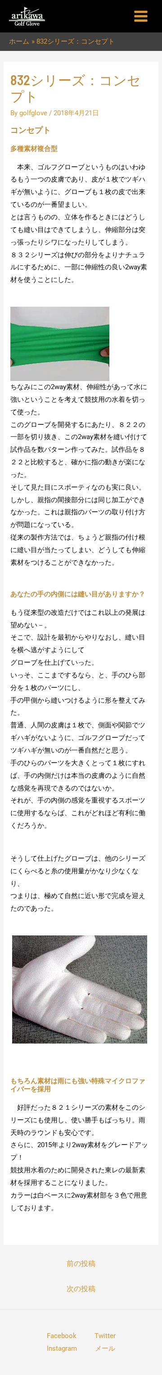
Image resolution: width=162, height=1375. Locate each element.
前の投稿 (81, 1263)
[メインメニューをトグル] (140, 16)
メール (105, 1348)
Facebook (61, 1336)
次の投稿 (81, 1288)
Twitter (105, 1336)
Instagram (62, 1348)
